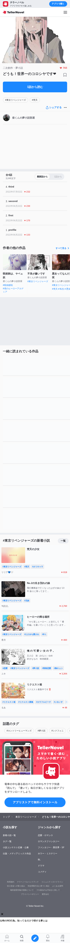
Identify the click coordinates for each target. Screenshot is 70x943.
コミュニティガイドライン (52, 882)
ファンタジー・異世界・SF (51, 847)
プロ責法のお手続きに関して (48, 890)
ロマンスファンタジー (48, 841)
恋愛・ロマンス (45, 835)
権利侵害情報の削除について (22, 890)
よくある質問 (57, 886)
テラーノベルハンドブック (28, 882)
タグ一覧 (7, 841)
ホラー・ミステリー (47, 853)
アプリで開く (58, 3)
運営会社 (45, 894)
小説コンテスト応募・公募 (16, 847)
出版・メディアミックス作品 (17, 853)
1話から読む (35, 86)
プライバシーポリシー (30, 894)
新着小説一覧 (9, 835)
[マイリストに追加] (65, 75)
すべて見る (61, 248)
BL (39, 859)
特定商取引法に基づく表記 (38, 886)
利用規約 (10, 882)
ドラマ (41, 865)
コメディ (42, 872)
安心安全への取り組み (16, 886)
